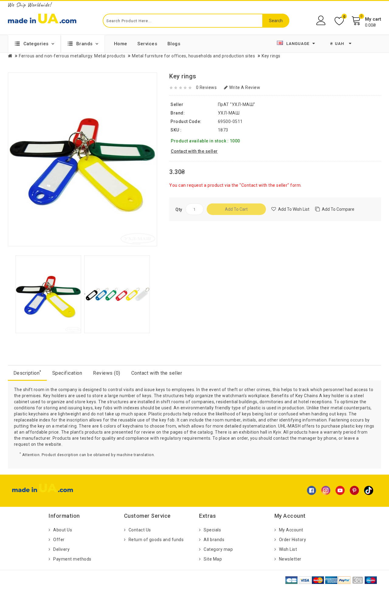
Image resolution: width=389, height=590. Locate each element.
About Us (62, 529)
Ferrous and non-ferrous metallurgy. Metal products (72, 55)
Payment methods (72, 559)
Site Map (213, 559)
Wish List (288, 549)
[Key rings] (48, 294)
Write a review (244, 87)
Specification (67, 373)
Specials (212, 529)
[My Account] (321, 20)
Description (27, 373)
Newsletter (290, 559)
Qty (178, 209)
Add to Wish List (293, 209)
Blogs (174, 43)
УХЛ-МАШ (229, 113)
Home (120, 43)
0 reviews (206, 87)
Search (276, 20)
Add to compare (338, 209)
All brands (214, 539)
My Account (291, 529)
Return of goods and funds (156, 539)
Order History (292, 539)
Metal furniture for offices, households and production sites (193, 55)
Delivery (61, 549)
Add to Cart (236, 209)
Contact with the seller (156, 373)
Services (147, 43)
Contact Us (140, 529)
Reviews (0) (106, 373)
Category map (218, 549)
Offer (59, 539)
